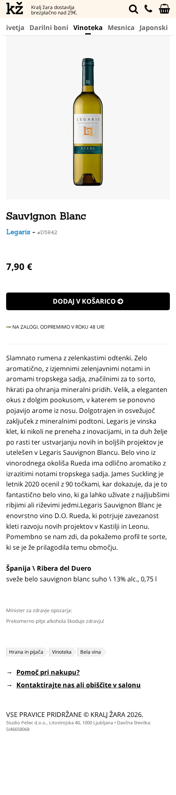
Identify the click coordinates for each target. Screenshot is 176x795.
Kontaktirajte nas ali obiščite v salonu (78, 684)
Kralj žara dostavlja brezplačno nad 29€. (54, 10)
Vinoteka (88, 27)
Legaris (18, 232)
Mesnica (121, 27)
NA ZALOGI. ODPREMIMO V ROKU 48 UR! (57, 326)
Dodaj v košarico (85, 301)
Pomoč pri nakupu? (48, 672)
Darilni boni (48, 27)
